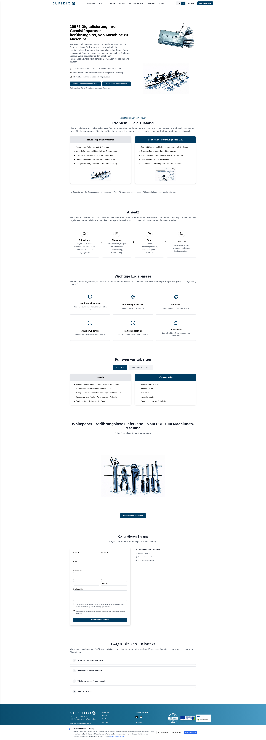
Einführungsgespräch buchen (85, 84)
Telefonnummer (78, 580)
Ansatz (101, 3)
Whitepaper (151, 3)
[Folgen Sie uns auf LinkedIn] (136, 717)
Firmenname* (77, 571)
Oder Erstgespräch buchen (102, 607)
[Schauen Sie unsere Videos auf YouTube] (141, 717)
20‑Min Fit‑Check (205, 3)
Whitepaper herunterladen (116, 84)
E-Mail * (75, 561)
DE (183, 3)
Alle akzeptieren (190, 732)
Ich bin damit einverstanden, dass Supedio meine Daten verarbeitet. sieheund (100, 605)
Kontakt (161, 3)
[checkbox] (74, 604)
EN (179, 3)
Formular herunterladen (133, 516)
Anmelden (191, 3)
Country (103, 580)
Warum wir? (91, 3)
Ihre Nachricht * (78, 589)
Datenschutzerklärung (83, 607)
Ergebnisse (111, 3)
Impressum (138, 722)
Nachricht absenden (100, 620)
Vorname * (76, 552)
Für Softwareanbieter (136, 3)
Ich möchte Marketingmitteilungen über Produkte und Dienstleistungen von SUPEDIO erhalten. (100, 613)
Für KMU (122, 3)
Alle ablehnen (176, 732)
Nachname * (105, 552)
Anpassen (164, 732)
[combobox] (114, 583)
